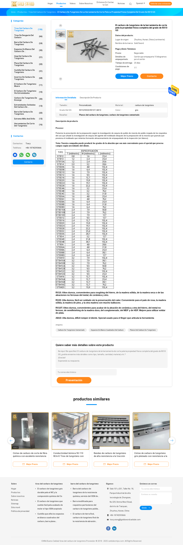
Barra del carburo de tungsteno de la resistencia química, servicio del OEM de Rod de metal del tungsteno (85, 493)
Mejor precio (127, 76)
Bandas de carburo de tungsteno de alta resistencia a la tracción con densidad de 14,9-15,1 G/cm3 (110, 456)
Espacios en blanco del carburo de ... (28, 50)
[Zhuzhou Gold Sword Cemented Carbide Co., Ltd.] (23, 4)
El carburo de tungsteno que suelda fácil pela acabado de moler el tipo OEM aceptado (50, 505)
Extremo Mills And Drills (28, 119)
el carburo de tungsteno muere (28, 85)
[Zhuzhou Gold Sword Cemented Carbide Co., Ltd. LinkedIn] (114, 528)
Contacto (28, 162)
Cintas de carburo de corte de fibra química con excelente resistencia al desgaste (30, 456)
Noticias (14, 500)
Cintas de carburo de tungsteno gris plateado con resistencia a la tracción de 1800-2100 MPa (150, 456)
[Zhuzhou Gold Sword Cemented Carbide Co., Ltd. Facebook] (108, 528)
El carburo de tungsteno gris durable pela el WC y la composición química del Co (50, 492)
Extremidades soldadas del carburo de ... (28, 106)
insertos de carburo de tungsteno (28, 78)
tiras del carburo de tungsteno (28, 29)
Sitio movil (15, 507)
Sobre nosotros (18, 496)
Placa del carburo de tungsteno (28, 64)
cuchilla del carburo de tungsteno (28, 71)
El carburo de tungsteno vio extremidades (28, 92)
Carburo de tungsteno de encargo (28, 99)
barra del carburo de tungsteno (28, 43)
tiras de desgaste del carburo (28, 36)
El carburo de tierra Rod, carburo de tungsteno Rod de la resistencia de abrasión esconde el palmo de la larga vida (86, 518)
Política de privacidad (20, 511)
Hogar (13, 489)
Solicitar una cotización (160, 4)
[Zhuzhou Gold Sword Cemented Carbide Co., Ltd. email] (15, 155)
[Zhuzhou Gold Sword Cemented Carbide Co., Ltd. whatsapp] (21, 155)
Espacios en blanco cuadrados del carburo (107, 330)
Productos (15, 492)
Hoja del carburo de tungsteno (28, 57)
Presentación (74, 380)
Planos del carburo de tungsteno (143, 330)
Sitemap (14, 504)
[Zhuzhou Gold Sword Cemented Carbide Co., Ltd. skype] (34, 155)
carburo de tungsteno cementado (71, 330)
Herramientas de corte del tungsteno (28, 125)
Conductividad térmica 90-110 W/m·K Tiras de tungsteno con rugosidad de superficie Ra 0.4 (68, 456)
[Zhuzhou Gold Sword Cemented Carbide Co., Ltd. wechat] (28, 155)
